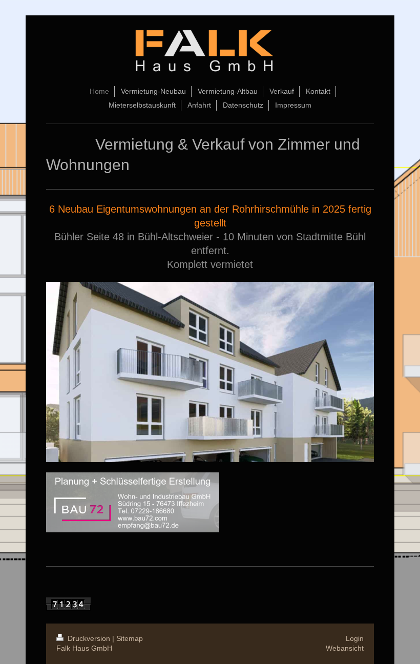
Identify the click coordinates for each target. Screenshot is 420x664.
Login (355, 638)
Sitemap (129, 638)
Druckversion (89, 638)
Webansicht (345, 648)
